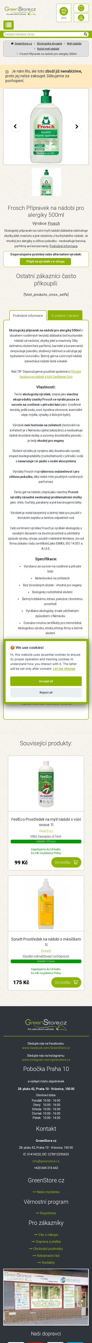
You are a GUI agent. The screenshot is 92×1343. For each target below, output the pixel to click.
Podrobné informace (64, 246)
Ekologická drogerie (49, 43)
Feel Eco (46, 831)
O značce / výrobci (65, 316)
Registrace (47, 1213)
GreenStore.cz (23, 43)
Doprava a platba (48, 1242)
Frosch (54, 223)
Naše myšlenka (47, 1192)
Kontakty (48, 1263)
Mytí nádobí (74, 43)
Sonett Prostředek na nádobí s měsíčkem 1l (46, 942)
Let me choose (64, 668)
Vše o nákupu (47, 1235)
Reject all (46, 692)
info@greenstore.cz (46, 1161)
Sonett (46, 951)
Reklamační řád (47, 1256)
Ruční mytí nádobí (48, 48)
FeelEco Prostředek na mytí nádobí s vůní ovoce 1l (46, 822)
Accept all (46, 681)
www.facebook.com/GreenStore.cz (46, 1048)
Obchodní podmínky (48, 1249)
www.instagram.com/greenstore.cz (46, 1059)
